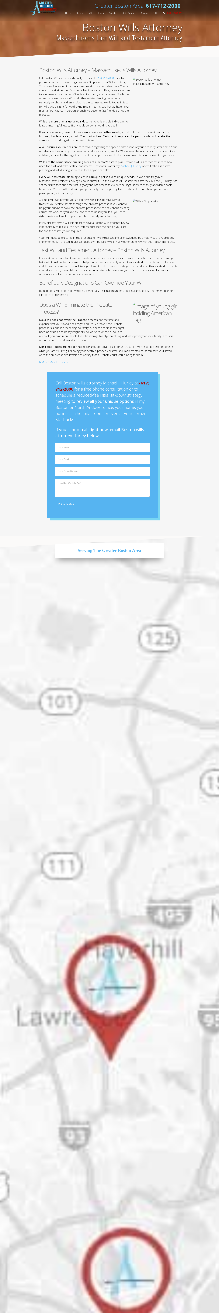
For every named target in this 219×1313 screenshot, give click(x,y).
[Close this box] (165, 618)
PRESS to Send (64, 692)
